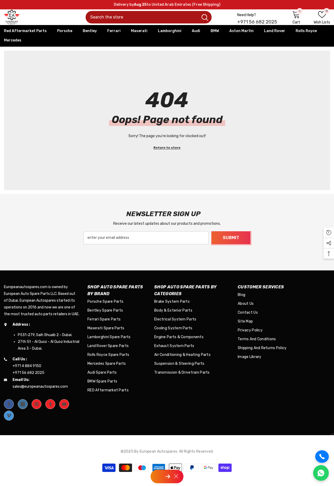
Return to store (167, 147)
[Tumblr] (50, 404)
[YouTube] (64, 404)
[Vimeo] (9, 416)
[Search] (149, 17)
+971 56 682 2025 (257, 22)
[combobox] (142, 17)
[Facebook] (9, 404)
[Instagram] (23, 404)
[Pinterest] (36, 404)
